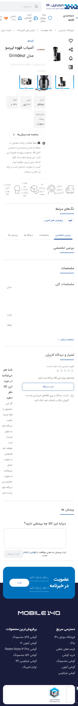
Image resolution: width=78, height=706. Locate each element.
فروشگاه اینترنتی (64, 30)
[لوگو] (62, 7)
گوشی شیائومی (66, 673)
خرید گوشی (68, 655)
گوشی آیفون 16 (28, 643)
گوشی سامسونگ (65, 661)
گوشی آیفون (68, 667)
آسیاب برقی (6, 30)
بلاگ (72, 643)
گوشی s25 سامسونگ (24, 637)
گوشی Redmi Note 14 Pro (21, 649)
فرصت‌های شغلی (65, 649)
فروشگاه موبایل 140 (64, 637)
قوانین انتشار (29, 552)
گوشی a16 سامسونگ (25, 655)
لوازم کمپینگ (29, 667)
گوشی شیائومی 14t (26, 661)
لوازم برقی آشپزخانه (24, 30)
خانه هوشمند (45, 30)
